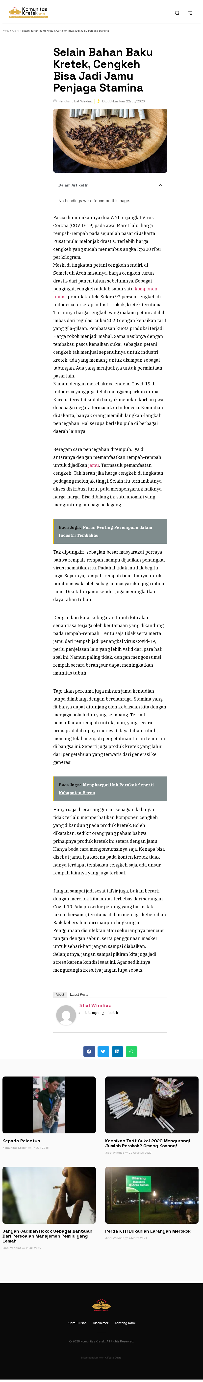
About (60, 994)
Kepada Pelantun (21, 1141)
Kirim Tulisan (77, 1323)
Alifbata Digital (113, 1357)
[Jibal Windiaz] (66, 1023)
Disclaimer (100, 1323)
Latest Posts (79, 994)
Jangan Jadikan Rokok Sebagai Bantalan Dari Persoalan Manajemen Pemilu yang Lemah (47, 1236)
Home (5, 30)
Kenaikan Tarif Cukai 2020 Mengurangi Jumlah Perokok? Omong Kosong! (147, 1143)
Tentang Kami (125, 1323)
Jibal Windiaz (94, 1005)
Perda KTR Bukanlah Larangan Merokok (148, 1231)
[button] (160, 185)
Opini (15, 30)
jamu (93, 465)
